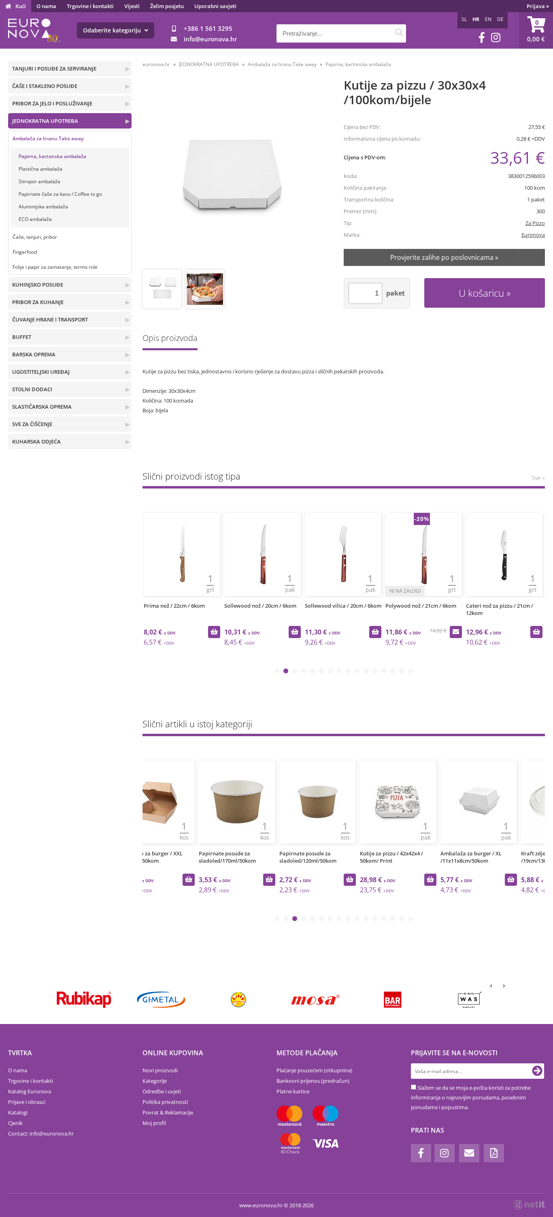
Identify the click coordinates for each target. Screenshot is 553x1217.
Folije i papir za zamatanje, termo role (55, 267)
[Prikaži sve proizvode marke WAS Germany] (469, 1000)
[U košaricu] (214, 632)
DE (500, 19)
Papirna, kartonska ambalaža (52, 156)
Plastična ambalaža (40, 168)
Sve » (538, 478)
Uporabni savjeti (215, 6)
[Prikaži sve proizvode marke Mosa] (315, 1000)
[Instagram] (495, 37)
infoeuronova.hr (210, 39)
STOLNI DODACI (32, 389)
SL (464, 19)
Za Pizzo (535, 223)
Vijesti (132, 6)
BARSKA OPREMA (33, 354)
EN (488, 19)
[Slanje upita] (456, 632)
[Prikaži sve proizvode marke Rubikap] (84, 1000)
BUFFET (21, 337)
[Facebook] (482, 37)
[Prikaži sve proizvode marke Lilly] (238, 1000)
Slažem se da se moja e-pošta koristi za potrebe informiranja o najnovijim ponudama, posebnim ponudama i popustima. (471, 1097)
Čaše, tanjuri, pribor (35, 237)
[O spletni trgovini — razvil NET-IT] (529, 1205)
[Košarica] (536, 30)
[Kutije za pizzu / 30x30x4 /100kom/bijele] (233, 175)
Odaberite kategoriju (113, 30)
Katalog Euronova (29, 1091)
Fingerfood (25, 252)
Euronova (533, 234)
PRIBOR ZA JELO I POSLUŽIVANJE (52, 103)
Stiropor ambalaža (39, 181)
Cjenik (15, 1123)
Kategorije (155, 1080)
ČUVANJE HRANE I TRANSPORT (50, 319)
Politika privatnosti (165, 1102)
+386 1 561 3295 (208, 28)
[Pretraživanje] (399, 33)
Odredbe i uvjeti (162, 1091)
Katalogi (18, 1112)
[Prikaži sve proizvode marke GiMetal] (161, 1000)
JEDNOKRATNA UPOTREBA (45, 120)
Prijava (538, 6)
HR (475, 19)
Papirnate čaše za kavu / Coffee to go (60, 194)
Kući (20, 6)
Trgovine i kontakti (90, 6)
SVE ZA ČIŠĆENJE (32, 424)
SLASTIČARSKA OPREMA (42, 406)
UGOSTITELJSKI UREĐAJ (41, 371)
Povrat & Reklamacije (168, 1112)
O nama (46, 6)
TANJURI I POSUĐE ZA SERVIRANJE (54, 68)
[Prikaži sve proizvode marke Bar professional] (392, 1000)
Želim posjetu (167, 6)
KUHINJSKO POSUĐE (37, 284)
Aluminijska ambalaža (43, 206)
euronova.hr (156, 64)
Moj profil (154, 1123)
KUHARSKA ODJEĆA (36, 441)
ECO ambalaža (35, 219)
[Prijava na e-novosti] (537, 1071)
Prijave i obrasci (26, 1102)
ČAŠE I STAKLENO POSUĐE (44, 86)
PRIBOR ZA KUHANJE (38, 302)
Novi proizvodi (160, 1070)
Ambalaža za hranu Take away (48, 138)
